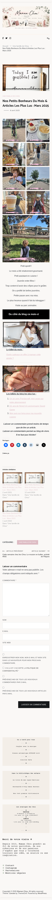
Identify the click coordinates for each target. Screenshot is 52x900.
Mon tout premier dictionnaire (26, 793)
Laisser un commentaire (33, 705)
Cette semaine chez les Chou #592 (14, 554)
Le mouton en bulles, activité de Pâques (38, 554)
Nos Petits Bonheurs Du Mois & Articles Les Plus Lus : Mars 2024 (34, 487)
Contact (9, 865)
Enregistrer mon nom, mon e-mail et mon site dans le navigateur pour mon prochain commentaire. (24, 660)
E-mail (5, 631)
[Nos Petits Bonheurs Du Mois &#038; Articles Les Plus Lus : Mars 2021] (12, 478)
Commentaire (9, 580)
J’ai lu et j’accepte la (20, 669)
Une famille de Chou (11, 96)
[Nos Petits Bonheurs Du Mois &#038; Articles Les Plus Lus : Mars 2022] (12, 506)
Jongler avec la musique (26, 746)
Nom (4, 620)
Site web (7, 643)
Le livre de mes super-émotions (26, 780)
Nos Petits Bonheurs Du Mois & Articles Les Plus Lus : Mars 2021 (12, 487)
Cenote (12, 893)
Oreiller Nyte (26, 760)
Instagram (11, 868)
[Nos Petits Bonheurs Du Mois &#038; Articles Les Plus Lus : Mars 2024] (34, 478)
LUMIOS (26, 819)
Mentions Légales (15, 873)
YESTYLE (26, 812)
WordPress (42, 893)
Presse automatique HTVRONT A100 (26, 753)
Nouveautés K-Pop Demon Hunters (26, 787)
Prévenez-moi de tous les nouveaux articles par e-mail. (24, 692)
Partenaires (12, 870)
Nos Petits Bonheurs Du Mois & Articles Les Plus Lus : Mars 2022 (12, 515)
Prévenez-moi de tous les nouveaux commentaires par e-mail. (20, 681)
